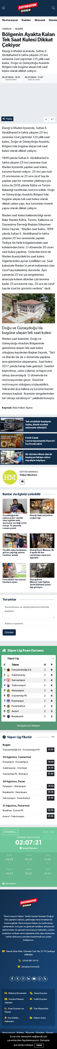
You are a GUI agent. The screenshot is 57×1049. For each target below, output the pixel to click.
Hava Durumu (40, 993)
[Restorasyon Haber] (28, 8)
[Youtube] (33, 978)
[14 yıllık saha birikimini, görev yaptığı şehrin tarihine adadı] (15, 540)
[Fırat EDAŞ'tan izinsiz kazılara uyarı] (15, 570)
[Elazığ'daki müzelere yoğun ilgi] (42, 506)
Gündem (40, 1032)
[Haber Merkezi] (10, 477)
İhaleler (26, 20)
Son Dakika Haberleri (12, 1019)
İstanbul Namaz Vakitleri (14, 1001)
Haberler (7, 29)
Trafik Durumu (40, 999)
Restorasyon (10, 20)
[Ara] (53, 8)
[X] (17, 978)
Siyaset (49, 1032)
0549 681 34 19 (30, 960)
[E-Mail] (22, 481)
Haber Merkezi (28, 475)
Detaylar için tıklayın (28, 725)
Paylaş (9, 119)
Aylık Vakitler (10, 884)
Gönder (9, 632)
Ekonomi (40, 20)
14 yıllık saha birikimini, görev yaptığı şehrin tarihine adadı (15, 552)
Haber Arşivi (40, 1018)
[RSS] (44, 978)
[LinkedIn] (28, 978)
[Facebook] (12, 978)
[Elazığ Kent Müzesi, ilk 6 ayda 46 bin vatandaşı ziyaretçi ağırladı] (42, 540)
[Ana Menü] (3, 8)
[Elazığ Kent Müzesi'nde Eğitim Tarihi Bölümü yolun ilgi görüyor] (42, 570)
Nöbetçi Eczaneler (17, 993)
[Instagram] (23, 978)
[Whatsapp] (39, 978)
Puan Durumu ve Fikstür (14, 1010)
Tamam (39, 1045)
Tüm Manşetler (40, 1008)
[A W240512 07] (28, 308)
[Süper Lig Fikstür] (53, 737)
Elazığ (19, 29)
